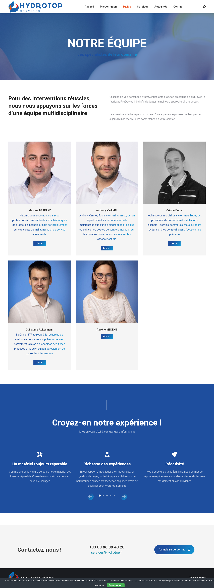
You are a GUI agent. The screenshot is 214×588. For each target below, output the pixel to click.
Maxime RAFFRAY (40, 210)
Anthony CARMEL (107, 210)
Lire (38, 243)
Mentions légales (197, 577)
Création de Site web (31, 577)
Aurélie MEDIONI (107, 329)
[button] (90, 496)
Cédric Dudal (174, 210)
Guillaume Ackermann (39, 329)
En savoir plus (116, 585)
